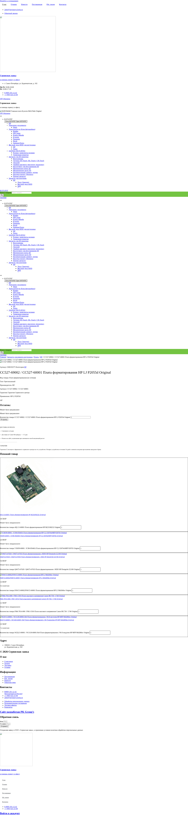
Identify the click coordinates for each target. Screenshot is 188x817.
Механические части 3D (22, 170)
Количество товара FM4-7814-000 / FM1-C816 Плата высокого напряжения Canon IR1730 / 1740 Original (38, 611)
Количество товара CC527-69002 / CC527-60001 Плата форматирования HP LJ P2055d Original (35, 417)
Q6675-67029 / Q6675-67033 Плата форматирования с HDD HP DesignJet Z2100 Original (32, 557)
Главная (3, 357)
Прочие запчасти (19, 176)
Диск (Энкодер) (23, 182)
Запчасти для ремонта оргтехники (20, 357)
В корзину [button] (4, 530)
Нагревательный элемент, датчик (25, 172)
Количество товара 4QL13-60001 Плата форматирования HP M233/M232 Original (30, 527)
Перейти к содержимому (9, 1)
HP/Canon (16, 133)
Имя (2, 722)
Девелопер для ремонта (17, 125)
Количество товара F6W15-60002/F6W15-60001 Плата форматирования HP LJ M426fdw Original (35, 590)
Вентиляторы (18, 159)
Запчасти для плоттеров (17, 178)
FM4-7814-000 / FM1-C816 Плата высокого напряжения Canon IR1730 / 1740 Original (31, 599)
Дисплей (16, 163)
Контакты (62, 4)
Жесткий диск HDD (24, 184)
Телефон (3, 724)
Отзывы (14, 4)
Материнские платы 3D (22, 168)
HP (10, 123)
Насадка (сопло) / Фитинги (23, 174)
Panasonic (16, 139)
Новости (24, 4)
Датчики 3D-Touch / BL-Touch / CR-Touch (28, 161)
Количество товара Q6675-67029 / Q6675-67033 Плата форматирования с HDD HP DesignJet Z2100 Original (40, 569)
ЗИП (19, 186)
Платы (36, 357)
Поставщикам (37, 4)
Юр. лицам (51, 4)
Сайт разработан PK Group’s (17, 711)
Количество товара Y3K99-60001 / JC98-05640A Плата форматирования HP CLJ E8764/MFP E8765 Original (39, 548)
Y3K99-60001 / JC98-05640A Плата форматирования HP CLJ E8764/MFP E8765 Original (31, 536)
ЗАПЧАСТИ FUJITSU (17, 151)
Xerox (15, 149)
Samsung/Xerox (18, 143)
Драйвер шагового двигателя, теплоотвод (28, 165)
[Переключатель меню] (1, 200)
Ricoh (15, 141)
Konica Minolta (18, 135)
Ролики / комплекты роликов (24, 153)
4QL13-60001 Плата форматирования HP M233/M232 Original (23, 515)
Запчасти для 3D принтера (18, 157)
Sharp (15, 127)
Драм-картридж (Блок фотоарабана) (22, 129)
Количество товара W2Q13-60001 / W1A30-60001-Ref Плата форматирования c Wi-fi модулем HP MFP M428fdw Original (44, 632)
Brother (15, 131)
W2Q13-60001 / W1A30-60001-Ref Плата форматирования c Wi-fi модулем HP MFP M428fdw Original (37, 620)
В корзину (4, 419)
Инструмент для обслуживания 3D (26, 166)
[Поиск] (2, 195)
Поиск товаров (5, 193)
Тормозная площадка (21, 155)
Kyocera (16, 137)
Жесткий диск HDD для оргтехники (22, 145)
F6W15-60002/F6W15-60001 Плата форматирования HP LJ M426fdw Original (28, 578)
